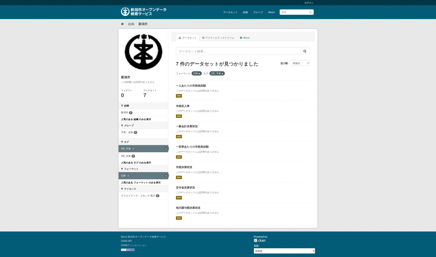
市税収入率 (183, 106)
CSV (179, 96)
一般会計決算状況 (187, 126)
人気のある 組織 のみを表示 (136, 119)
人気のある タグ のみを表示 (136, 162)
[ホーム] (122, 23)
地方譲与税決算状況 (188, 208)
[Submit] (310, 11)
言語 (256, 245)
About (271, 12)
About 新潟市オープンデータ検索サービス (143, 236)
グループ (258, 12)
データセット (230, 12)
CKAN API (126, 241)
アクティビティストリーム (219, 37)
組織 (245, 12)
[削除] (199, 73)
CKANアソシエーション (133, 245)
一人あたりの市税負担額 (191, 85)
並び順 (284, 63)
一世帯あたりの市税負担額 (192, 146)
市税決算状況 (184, 167)
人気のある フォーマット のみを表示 (141, 182)
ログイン (309, 2)
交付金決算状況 (185, 187)
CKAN (259, 240)
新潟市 (143, 24)
